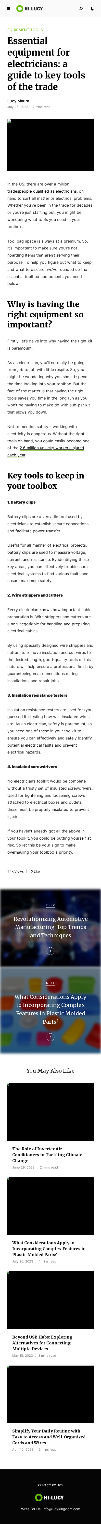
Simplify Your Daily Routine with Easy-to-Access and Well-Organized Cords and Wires (49, 1437)
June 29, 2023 (23, 1167)
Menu (8, 8)
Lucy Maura (18, 100)
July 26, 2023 (22, 1261)
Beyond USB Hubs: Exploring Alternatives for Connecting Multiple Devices (42, 1343)
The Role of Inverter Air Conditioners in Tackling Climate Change (47, 1154)
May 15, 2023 (22, 1355)
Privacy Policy (50, 1485)
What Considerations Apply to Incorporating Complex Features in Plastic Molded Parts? (49, 1248)
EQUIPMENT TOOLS (25, 30)
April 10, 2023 (22, 1449)
